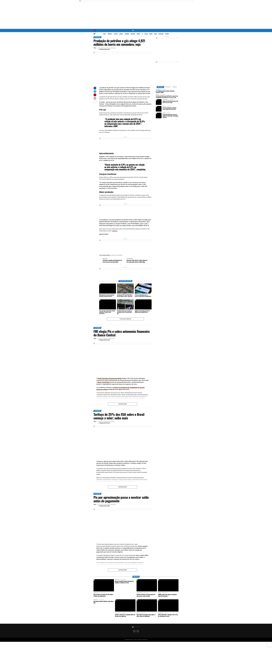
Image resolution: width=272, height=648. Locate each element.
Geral (104, 34)
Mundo (150, 34)
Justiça (146, 34)
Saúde (155, 34)
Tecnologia (160, 34)
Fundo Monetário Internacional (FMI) (109, 378)
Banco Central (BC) (104, 382)
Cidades (121, 34)
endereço (114, 231)
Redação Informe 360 (105, 49)
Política (116, 34)
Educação (133, 34)
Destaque (114, 255)
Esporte (138, 34)
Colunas (167, 34)
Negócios (110, 34)
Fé (142, 34)
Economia (127, 34)
